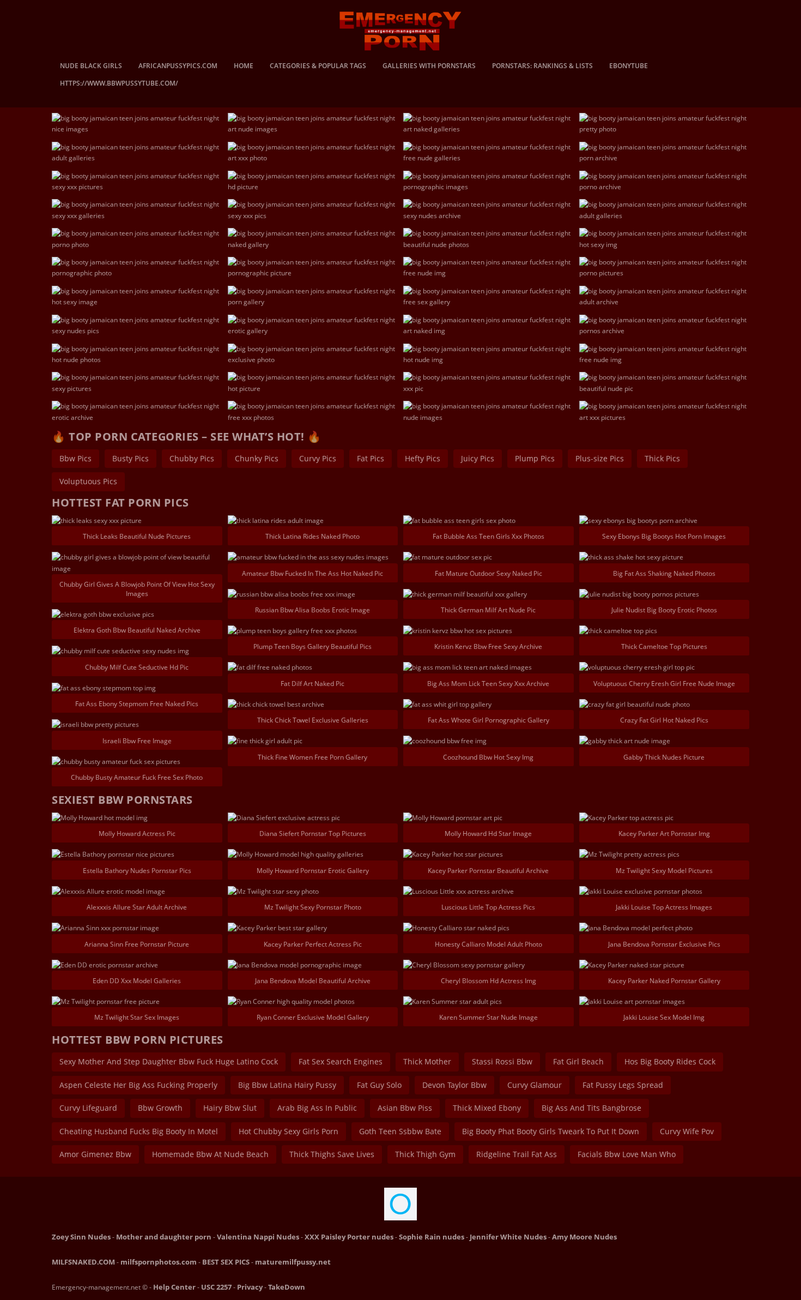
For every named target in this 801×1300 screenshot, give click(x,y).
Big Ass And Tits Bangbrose (591, 1108)
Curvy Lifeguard (88, 1108)
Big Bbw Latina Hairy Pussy (287, 1085)
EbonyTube (628, 66)
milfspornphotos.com (158, 1262)
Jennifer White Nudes (508, 1237)
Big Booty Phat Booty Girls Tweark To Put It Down (550, 1131)
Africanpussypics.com (177, 66)
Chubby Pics (191, 458)
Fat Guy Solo (379, 1085)
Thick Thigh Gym (425, 1154)
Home (243, 66)
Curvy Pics (317, 458)
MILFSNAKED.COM (83, 1262)
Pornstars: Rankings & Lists (542, 66)
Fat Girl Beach (578, 1061)
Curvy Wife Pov (687, 1131)
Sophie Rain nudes (431, 1237)
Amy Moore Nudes (584, 1237)
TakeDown (286, 1287)
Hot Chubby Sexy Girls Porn (288, 1131)
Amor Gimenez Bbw (95, 1154)
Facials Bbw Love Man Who (627, 1154)
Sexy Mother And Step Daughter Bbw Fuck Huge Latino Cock (168, 1061)
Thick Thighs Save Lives (331, 1154)
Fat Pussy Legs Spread (622, 1085)
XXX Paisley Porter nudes (349, 1237)
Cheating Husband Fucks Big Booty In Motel (138, 1131)
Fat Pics (370, 458)
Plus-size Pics (599, 458)
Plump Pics (535, 458)
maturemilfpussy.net (293, 1262)
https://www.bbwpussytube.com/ (119, 84)
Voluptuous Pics (88, 481)
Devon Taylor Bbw (454, 1085)
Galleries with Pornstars (429, 66)
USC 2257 (216, 1287)
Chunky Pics (256, 458)
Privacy (250, 1287)
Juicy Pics (477, 458)
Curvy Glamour (534, 1085)
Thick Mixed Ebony (487, 1108)
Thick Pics (662, 458)
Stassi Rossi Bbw (502, 1061)
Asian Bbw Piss (405, 1108)
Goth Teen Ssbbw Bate (400, 1131)
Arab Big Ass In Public (317, 1108)
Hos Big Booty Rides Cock (669, 1061)
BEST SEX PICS (226, 1262)
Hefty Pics (422, 458)
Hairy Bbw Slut (230, 1108)
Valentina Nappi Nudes (258, 1237)
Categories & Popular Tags (318, 66)
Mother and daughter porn (163, 1237)
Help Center (174, 1287)
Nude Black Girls (91, 66)
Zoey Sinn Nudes (81, 1237)
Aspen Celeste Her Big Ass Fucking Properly (138, 1085)
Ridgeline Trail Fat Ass (516, 1154)
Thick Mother (427, 1061)
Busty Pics (130, 458)
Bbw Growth (160, 1108)
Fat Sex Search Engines (341, 1061)
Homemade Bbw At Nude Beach (210, 1154)
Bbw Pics (75, 458)
